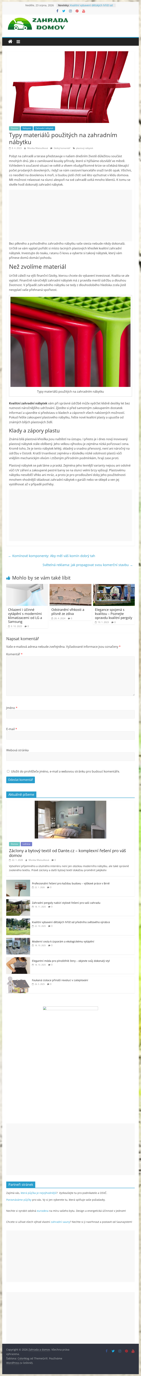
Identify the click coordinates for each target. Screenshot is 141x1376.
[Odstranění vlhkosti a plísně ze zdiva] (70, 586)
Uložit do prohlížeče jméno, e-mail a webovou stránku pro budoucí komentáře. (65, 771)
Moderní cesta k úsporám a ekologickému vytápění (63, 941)
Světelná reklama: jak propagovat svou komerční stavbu (88, 565)
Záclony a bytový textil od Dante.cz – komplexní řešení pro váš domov (67, 853)
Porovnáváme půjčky (18, 1199)
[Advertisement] (70, 215)
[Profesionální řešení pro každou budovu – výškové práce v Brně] (18, 881)
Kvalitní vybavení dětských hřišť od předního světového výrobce (91, 7)
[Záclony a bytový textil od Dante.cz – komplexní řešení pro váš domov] (70, 802)
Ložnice (26, 844)
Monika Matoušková (37, 148)
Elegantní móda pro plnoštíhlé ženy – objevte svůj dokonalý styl (71, 961)
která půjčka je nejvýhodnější (39, 1193)
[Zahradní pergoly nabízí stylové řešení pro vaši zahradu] (18, 901)
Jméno (11, 708)
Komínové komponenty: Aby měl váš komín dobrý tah (51, 556)
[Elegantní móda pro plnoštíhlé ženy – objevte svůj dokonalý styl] (18, 959)
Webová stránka (17, 750)
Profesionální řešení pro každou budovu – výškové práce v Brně (71, 883)
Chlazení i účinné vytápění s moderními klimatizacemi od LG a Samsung (25, 615)
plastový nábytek (84, 148)
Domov (14, 128)
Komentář (14, 654)
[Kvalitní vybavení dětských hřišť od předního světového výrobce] (18, 920)
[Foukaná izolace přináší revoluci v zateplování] (18, 978)
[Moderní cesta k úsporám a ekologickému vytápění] (18, 940)
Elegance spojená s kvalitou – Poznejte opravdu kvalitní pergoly (113, 613)
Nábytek (27, 128)
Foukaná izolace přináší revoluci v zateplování (60, 980)
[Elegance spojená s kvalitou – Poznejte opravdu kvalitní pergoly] (114, 586)
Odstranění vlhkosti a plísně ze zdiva (67, 611)
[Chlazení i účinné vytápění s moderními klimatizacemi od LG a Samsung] (27, 586)
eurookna (42, 1211)
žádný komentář (61, 148)
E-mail (11, 729)
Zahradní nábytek (44, 128)
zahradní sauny (60, 1222)
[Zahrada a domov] (10, 42)
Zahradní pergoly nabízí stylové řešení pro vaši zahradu (66, 902)
